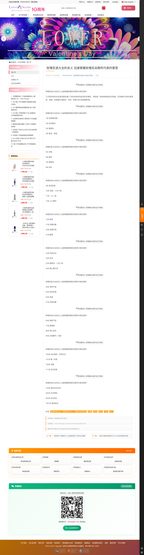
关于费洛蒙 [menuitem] (23, 15)
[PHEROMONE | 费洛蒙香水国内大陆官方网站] (27, 8)
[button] (72, 56)
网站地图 (106, 2)
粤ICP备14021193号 (92, 546)
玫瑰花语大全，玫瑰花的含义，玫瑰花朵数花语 (68, 411)
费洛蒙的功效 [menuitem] (38, 15)
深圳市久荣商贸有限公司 (71, 546)
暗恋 (51, 219)
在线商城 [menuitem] (88, 15)
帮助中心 (82, 2)
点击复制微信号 (73, 528)
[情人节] (72, 42)
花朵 (100, 411)
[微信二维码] (142, 553)
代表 (106, 411)
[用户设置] (142, 204)
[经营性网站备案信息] (72, 551)
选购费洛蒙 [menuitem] (64, 15)
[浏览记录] (142, 235)
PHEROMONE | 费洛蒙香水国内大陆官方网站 (78, 75)
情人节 (29, 62)
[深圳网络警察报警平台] (60, 551)
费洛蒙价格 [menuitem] (76, 15)
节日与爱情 (21, 62)
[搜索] (103, 8)
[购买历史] (142, 225)
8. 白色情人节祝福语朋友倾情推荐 (22, 135)
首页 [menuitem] (13, 15)
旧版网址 (98, 2)
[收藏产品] (142, 230)
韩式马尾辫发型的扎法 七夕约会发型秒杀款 (114, 436)
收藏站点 (90, 2)
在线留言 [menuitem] (100, 15)
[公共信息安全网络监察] (84, 551)
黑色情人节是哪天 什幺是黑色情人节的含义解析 (69, 436)
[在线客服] (142, 548)
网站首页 (13, 62)
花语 (95, 411)
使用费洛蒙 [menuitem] (51, 15)
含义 (111, 411)
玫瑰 (90, 411)
